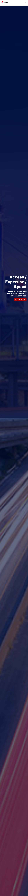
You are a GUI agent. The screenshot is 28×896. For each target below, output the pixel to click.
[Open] (25, 2)
